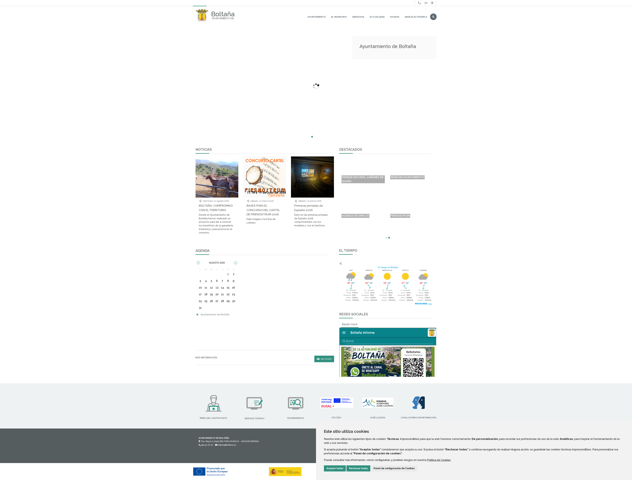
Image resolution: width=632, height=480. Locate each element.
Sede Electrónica (416, 16)
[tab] (349, 324)
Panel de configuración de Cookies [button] (394, 468)
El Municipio (339, 16)
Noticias (325, 359)
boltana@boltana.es (226, 445)
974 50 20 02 (207, 445)
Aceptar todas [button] (335, 468)
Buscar (433, 16)
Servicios (358, 16)
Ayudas (394, 16)
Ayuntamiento (316, 16)
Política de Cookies (439, 460)
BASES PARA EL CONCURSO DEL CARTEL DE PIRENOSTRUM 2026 (263, 210)
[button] (198, 263)
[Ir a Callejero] (432, 3)
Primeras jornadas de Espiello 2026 (308, 208)
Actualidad (377, 16)
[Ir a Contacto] (426, 3)
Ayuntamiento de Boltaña (214, 314)
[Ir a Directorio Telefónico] (419, 3)
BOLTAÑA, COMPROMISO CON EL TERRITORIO (216, 208)
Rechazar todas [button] (358, 468)
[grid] (217, 290)
